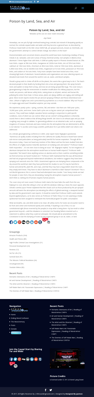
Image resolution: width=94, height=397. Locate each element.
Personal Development (17, 246)
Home (13, 314)
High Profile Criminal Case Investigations (24, 242)
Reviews (12, 249)
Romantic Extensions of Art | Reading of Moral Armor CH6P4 (32, 277)
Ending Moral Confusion (20, 318)
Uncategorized (14, 264)
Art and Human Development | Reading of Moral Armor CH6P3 (33, 280)
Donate (14, 329)
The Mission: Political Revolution (21, 260)
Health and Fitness (16, 239)
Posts (13, 325)
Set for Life (13, 253)
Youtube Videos (15, 267)
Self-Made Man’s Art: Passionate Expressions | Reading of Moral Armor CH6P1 (38, 287)
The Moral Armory (18, 322)
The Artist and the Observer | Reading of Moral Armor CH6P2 (32, 284)
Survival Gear (14, 257)
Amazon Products (16, 235)
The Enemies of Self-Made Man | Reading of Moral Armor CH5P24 (34, 291)
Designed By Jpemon (74, 394)
